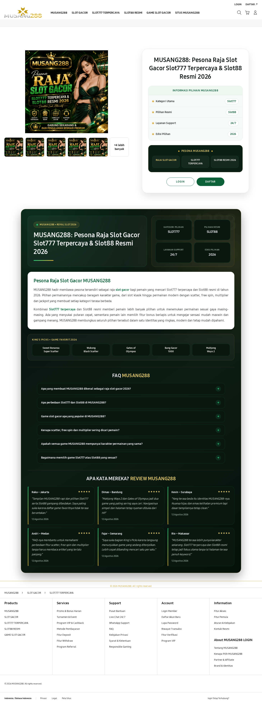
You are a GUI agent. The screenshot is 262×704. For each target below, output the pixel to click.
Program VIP (168, 640)
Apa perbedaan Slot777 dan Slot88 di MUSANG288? (73, 402)
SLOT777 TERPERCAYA (16, 623)
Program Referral (66, 646)
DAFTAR (210, 181)
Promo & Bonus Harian (69, 611)
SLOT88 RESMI (12, 628)
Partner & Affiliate (224, 659)
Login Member (169, 611)
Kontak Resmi (221, 628)
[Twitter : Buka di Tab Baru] (241, 698)
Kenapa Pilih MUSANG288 (228, 653)
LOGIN (180, 181)
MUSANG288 (11, 611)
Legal (54, 698)
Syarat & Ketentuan (120, 640)
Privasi (43, 698)
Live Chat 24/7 (117, 617)
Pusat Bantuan (117, 611)
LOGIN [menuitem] (237, 4)
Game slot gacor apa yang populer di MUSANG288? (73, 416)
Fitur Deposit (64, 634)
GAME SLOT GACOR (14, 634)
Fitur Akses (220, 611)
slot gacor (122, 290)
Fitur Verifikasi (169, 634)
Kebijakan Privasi (118, 634)
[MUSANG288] (23, 12)
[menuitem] (59, 13)
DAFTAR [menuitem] (250, 4)
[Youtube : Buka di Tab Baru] (255, 698)
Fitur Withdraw (65, 640)
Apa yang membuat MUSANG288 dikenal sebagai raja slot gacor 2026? (86, 388)
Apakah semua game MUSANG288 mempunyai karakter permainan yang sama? (92, 443)
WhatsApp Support (119, 623)
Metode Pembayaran (68, 628)
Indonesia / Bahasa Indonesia (17, 698)
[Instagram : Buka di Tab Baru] (248, 698)
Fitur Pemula (221, 617)
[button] (247, 13)
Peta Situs (66, 698)
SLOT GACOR (11, 617)
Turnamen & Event (67, 617)
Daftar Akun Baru (170, 617)
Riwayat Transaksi (171, 628)
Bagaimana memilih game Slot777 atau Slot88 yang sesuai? (79, 457)
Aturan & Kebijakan (224, 623)
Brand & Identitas (223, 665)
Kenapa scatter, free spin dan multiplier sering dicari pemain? (80, 430)
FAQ (111, 628)
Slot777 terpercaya (62, 309)
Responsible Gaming (120, 646)
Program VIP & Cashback (70, 623)
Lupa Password (169, 623)
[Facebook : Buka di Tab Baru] (234, 698)
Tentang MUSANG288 (225, 647)
